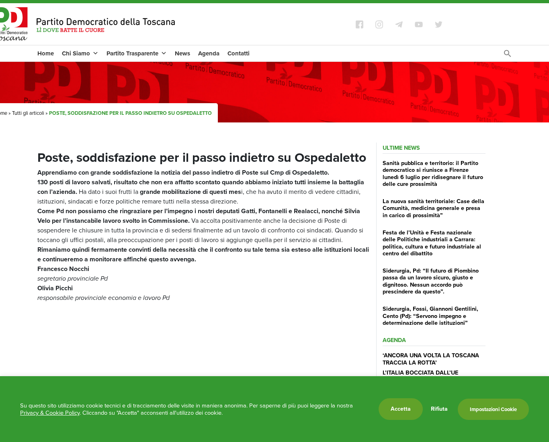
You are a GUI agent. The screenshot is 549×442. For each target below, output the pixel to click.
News (182, 53)
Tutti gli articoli (28, 113)
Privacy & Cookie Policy (50, 412)
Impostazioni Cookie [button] (493, 409)
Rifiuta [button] (439, 409)
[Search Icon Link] (508, 55)
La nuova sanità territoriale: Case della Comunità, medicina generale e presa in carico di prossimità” (433, 208)
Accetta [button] (401, 409)
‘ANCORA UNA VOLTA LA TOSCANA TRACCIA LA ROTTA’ (431, 359)
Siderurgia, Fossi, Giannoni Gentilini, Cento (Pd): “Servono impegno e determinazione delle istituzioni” (430, 315)
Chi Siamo (76, 53)
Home (45, 53)
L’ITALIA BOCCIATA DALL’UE (420, 372)
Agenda (208, 53)
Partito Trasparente (132, 53)
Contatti (238, 53)
